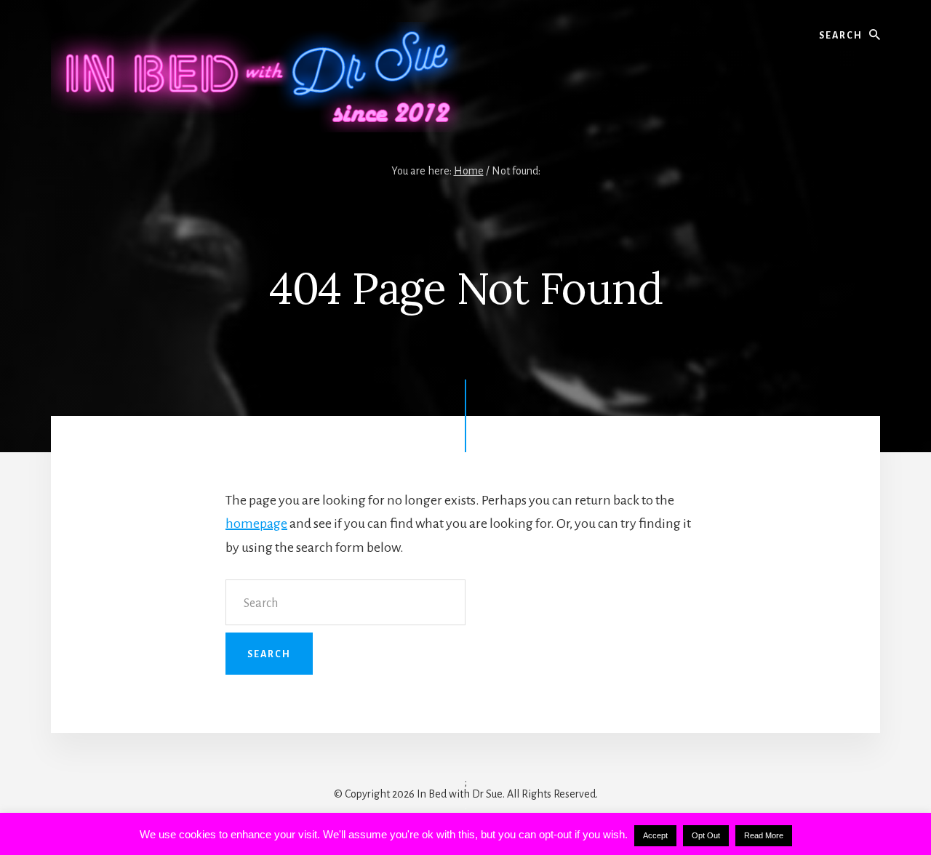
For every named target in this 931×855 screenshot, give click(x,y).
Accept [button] (655, 835)
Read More (763, 835)
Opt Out (706, 835)
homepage (256, 523)
